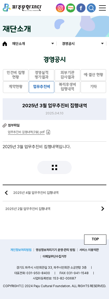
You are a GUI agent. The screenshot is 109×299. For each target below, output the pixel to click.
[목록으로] (54, 167)
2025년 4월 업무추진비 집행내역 (35, 193)
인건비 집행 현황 (16, 75)
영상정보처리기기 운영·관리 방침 (55, 250)
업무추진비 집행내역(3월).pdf (26, 132)
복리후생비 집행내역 (67, 87)
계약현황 (15, 87)
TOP (95, 239)
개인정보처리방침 (20, 250)
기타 (93, 87)
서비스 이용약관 (89, 250)
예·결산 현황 (93, 75)
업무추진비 (41, 87)
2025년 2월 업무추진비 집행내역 (27, 209)
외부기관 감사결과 (67, 75)
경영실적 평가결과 (41, 75)
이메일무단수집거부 (54, 256)
